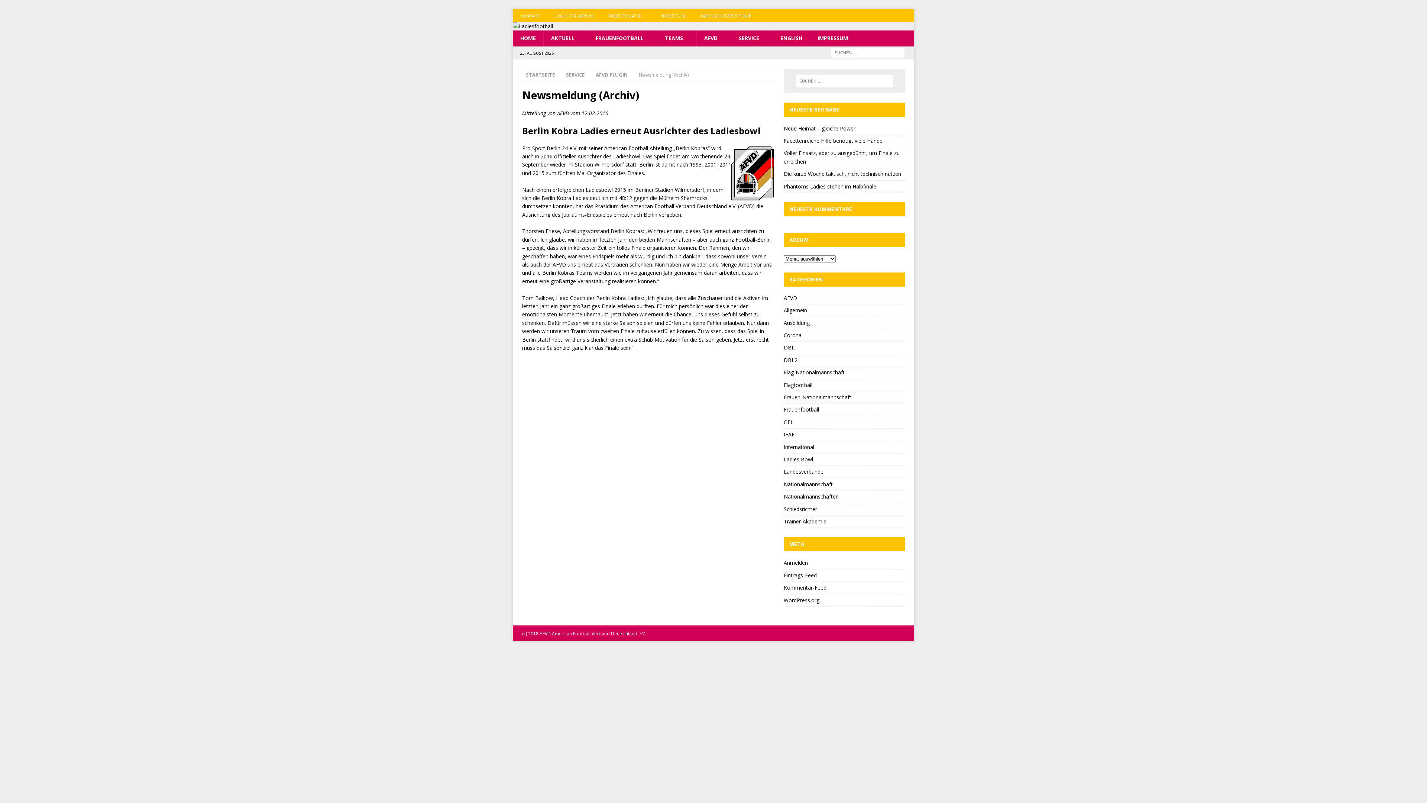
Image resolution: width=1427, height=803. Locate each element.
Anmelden (796, 562)
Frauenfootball (620, 38)
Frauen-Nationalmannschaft (817, 397)
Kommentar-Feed (805, 587)
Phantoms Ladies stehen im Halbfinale (830, 186)
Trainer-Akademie (805, 521)
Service (749, 38)
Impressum (673, 16)
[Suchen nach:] (868, 52)
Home (528, 38)
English (791, 38)
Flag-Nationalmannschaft (814, 372)
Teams (674, 38)
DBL (789, 347)
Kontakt (530, 16)
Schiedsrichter (800, 509)
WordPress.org (801, 600)
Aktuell (563, 38)
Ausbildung (797, 322)
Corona (793, 335)
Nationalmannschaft (808, 484)
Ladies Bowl (798, 459)
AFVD (711, 38)
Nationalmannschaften (811, 496)
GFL (788, 422)
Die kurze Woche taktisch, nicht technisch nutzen (842, 173)
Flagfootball (798, 384)
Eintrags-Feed (800, 575)
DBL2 (790, 360)
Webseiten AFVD (625, 16)
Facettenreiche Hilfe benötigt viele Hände (833, 140)
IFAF (789, 434)
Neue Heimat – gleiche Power (819, 128)
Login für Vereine (573, 16)
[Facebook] (878, 15)
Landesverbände (803, 471)
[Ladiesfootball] (533, 26)
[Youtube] (907, 15)
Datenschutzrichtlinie (725, 16)
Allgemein (795, 310)
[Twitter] (893, 15)
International (799, 447)
